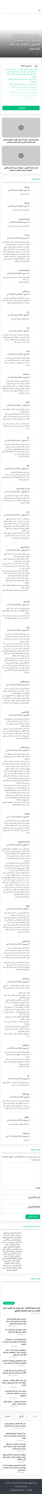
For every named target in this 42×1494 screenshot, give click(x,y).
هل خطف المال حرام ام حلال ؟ (26, 89)
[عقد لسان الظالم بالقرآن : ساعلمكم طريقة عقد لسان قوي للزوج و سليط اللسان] (34, 1383)
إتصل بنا (29, 1490)
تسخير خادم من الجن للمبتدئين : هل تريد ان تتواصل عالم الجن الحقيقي (15, 1393)
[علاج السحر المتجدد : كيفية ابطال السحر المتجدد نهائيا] (34, 1405)
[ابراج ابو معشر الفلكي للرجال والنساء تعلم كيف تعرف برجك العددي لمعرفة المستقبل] (34, 1322)
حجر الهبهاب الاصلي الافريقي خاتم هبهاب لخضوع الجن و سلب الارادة (15, 1435)
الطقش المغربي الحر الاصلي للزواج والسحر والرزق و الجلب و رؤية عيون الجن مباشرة (14, 1457)
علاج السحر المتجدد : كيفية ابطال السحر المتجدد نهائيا (14, 1402)
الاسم (37, 1188)
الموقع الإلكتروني (33, 1206)
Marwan (27, 187)
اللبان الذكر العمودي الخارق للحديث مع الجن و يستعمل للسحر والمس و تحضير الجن (14, 1467)
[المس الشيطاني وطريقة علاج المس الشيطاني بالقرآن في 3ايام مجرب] (34, 1364)
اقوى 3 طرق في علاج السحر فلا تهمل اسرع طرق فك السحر (15, 1330)
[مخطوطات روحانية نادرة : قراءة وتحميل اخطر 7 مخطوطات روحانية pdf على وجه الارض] (34, 1353)
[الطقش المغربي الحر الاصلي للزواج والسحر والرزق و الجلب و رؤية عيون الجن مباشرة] (33, 1458)
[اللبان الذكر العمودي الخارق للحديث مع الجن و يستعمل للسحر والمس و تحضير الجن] (33, 1468)
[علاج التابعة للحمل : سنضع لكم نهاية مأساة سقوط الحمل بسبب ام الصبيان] (34, 1342)
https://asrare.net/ (24, 282)
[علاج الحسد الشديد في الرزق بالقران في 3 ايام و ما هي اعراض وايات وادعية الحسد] (33, 1447)
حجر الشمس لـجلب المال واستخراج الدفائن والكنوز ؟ (22, 80)
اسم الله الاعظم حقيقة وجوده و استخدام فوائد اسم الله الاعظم (15, 1424)
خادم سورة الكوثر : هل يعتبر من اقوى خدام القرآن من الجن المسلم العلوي (21, 1309)
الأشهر (21, 1416)
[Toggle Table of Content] (35, 66)
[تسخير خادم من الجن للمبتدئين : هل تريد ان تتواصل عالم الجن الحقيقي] (34, 1394)
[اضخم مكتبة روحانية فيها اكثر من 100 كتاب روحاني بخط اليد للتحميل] (34, 1373)
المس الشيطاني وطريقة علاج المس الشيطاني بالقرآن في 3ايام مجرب (14, 1362)
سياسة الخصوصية (17, 1490)
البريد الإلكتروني (33, 1197)
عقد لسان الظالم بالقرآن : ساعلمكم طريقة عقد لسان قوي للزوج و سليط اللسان (14, 1382)
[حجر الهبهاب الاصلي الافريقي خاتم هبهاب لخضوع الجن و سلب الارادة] (33, 1436)
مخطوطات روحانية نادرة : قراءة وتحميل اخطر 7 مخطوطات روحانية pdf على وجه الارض (14, 1352)
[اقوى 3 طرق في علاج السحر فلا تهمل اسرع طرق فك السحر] (34, 1333)
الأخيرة (34, 1416)
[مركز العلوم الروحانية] (26, 4)
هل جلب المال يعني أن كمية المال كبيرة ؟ (22, 100)
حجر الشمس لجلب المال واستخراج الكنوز (22, 84)
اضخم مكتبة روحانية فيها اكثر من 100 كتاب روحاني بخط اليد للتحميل (14, 1371)
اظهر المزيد (22, 108)
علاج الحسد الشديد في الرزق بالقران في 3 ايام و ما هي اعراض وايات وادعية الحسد (14, 1446)
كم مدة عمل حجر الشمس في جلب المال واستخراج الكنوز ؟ (23, 96)
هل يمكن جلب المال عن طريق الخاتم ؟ (23, 87)
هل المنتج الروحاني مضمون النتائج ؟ (24, 103)
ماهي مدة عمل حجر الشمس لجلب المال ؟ (22, 92)
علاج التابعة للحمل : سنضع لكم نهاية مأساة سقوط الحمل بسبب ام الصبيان (14, 1341)
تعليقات (7, 1416)
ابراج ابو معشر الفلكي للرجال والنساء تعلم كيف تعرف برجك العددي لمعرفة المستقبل (16, 1321)
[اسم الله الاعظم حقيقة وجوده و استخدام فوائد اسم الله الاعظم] (33, 1427)
